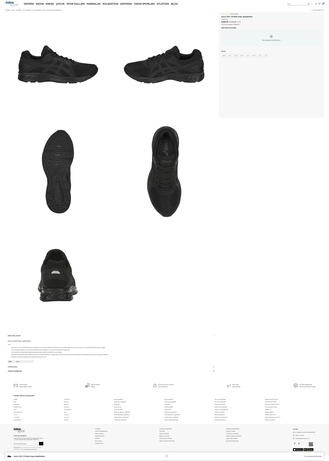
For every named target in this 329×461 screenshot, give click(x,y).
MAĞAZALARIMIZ (99, 436)
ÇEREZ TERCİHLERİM (232, 438)
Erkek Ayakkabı (168, 399)
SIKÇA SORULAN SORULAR (166, 441)
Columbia (66, 399)
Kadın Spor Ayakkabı (120, 401)
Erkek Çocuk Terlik (220, 404)
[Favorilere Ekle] (166, 456)
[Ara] (308, 3)
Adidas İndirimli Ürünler (271, 399)
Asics (15, 409)
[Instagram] (294, 443)
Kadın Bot (117, 404)
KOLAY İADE (98, 441)
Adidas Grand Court (270, 414)
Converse (16, 417)
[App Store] (298, 449)
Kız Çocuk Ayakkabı (220, 399)
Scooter (66, 414)
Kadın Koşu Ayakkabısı (120, 420)
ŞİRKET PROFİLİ (99, 433)
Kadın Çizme (117, 407)
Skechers (16, 404)
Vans (65, 412)
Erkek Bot (167, 404)
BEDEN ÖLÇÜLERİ (164, 436)
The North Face (18, 412)
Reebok (66, 404)
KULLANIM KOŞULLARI (232, 441)
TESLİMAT (162, 431)
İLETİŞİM (97, 438)
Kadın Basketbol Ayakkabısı (122, 414)
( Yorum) (235, 14)
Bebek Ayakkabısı (220, 414)
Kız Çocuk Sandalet (220, 401)
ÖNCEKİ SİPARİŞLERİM (101, 431)
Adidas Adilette (269, 412)
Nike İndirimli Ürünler (271, 401)
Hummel (66, 407)
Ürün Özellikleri (14, 336)
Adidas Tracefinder (270, 420)
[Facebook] (299, 443)
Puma (15, 414)
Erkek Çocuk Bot (219, 412)
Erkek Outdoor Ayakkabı (171, 417)
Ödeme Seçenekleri (15, 371)
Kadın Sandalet (118, 409)
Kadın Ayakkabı (118, 399)
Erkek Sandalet (168, 407)
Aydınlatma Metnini (19, 449)
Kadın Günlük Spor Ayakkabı (122, 412)
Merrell (66, 420)
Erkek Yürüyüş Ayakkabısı (171, 420)
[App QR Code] (310, 444)
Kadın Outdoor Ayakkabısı (121, 417)
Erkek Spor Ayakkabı (170, 401)
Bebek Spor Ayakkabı (221, 407)
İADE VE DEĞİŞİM (164, 433)
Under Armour (18, 407)
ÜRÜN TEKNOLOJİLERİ (165, 438)
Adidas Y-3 (268, 409)
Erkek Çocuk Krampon (221, 417)
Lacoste (66, 417)
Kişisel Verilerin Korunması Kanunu (29, 447)
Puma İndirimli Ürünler (271, 407)
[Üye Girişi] (316, 4)
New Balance (17, 420)
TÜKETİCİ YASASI (230, 431)
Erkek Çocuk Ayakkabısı (221, 409)
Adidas (15, 399)
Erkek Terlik (167, 409)
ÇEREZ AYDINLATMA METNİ (233, 436)
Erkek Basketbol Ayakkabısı (172, 414)
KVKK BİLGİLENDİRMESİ (232, 429)
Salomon (66, 401)
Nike (15, 401)
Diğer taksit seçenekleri (228, 27)
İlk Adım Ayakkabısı (220, 420)
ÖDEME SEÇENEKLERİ (165, 429)
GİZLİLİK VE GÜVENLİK (232, 433)
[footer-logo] (19, 430)
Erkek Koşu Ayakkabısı (170, 412)
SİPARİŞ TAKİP (99, 443)
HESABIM (97, 429)
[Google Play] (308, 449)
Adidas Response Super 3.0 (272, 417)
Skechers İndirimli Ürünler (272, 404)
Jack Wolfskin (67, 409)
